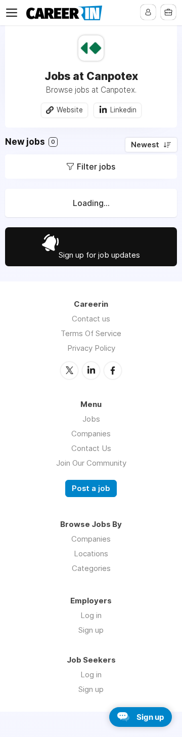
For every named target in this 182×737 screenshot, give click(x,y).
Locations (91, 553)
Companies (91, 433)
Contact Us (91, 448)
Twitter (69, 370)
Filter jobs (96, 166)
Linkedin (123, 110)
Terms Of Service (91, 333)
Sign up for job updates (99, 255)
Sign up (91, 630)
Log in (91, 615)
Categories (91, 568)
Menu (13, 12)
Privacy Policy (91, 348)
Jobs (91, 419)
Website (70, 110)
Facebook (112, 370)
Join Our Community (91, 463)
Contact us (91, 318)
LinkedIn (91, 370)
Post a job (91, 488)
